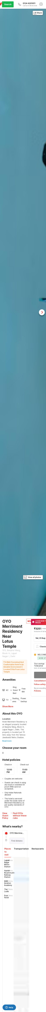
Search (7, 4)
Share (39, 13)
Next (42, 312)
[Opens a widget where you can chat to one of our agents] (9, 1008)
